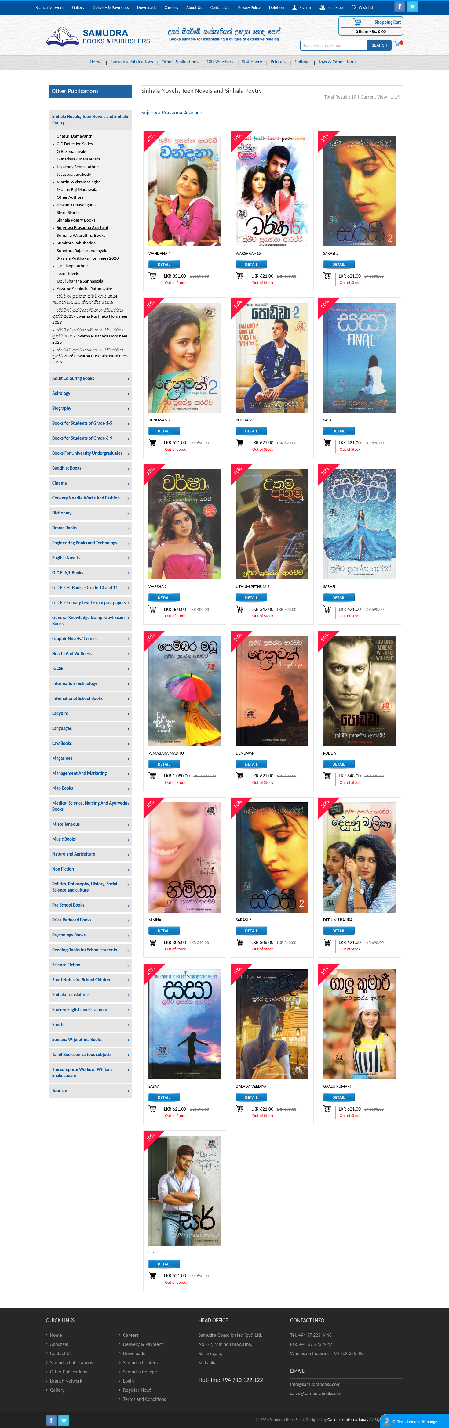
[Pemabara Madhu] (184, 691)
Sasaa (153, 1086)
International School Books (77, 699)
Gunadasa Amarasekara (78, 159)
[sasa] (359, 357)
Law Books (62, 743)
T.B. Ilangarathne (72, 266)
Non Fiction (63, 869)
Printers (278, 62)
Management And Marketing (79, 773)
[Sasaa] (184, 1024)
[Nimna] (184, 857)
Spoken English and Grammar (79, 1010)
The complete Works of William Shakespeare (82, 1073)
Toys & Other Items (337, 62)
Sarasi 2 (243, 920)
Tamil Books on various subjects (81, 1055)
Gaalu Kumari (337, 1086)
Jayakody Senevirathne (78, 167)
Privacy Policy (249, 7)
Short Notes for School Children (81, 980)
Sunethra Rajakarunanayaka (82, 251)
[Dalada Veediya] (272, 1024)
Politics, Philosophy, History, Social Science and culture (84, 887)
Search (379, 45)
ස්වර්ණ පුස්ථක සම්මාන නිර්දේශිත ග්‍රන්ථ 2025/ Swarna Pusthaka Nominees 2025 (90, 336)
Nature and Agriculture (73, 854)
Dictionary (61, 513)
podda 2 (244, 420)
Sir (151, 1253)
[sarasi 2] (359, 191)
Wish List (365, 7)
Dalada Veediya (251, 1086)
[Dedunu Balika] (359, 857)
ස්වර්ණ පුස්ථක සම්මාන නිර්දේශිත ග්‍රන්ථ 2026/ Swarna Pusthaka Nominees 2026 (90, 356)
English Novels (66, 558)
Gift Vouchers (220, 62)
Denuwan (245, 753)
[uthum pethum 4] (272, 524)
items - (371, 32)
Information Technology (74, 684)
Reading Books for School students (84, 950)
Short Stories (68, 213)
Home (96, 62)
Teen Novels (68, 274)
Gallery (78, 7)
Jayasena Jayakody (74, 174)
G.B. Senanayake (72, 152)
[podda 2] (272, 357)
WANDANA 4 (159, 253)
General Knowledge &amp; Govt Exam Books (88, 621)
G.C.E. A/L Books (67, 573)
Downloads (146, 7)
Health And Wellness (72, 654)
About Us (194, 7)
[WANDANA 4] (184, 191)
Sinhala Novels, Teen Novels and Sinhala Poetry (90, 120)
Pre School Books (68, 905)
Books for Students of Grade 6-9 (82, 438)
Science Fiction (66, 965)
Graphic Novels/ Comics (74, 639)
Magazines (62, 758)
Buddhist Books (66, 468)
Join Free (334, 7)
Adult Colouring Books (73, 379)
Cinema (59, 483)
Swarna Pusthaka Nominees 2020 (88, 258)
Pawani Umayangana (76, 205)
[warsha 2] (184, 524)
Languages (62, 729)
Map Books (62, 788)
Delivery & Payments (111, 7)
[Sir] (184, 1190)
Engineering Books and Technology (84, 543)
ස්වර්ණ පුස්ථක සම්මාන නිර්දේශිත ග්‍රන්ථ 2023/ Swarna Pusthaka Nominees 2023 (90, 316)
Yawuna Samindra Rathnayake (84, 289)
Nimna (154, 920)
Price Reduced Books (71, 920)
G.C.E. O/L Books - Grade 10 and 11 (85, 588)
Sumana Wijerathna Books (81, 235)
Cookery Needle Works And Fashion (86, 498)
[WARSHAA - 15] (272, 191)
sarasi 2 (330, 253)
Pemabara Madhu (166, 753)
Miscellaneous (66, 824)
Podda (329, 753)
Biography (61, 408)
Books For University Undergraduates (87, 453)
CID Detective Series (75, 144)
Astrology (61, 393)
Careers (171, 7)
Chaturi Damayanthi (75, 136)
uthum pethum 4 (252, 587)
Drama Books (64, 528)
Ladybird (60, 714)
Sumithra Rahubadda (76, 243)
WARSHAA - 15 (248, 253)
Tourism (59, 1091)
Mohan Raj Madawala (77, 190)
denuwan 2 (159, 420)
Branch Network (49, 7)
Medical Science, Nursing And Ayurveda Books (89, 806)
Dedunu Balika (337, 920)
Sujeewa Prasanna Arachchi (82, 228)
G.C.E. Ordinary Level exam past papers (89, 603)
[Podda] (359, 691)
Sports (58, 1025)
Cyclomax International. (347, 1420)
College (302, 62)
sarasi (329, 587)
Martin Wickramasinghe (78, 182)
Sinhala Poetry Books (76, 220)
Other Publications (180, 62)
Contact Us (219, 7)
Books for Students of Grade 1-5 (82, 423)
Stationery (252, 62)
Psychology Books (69, 935)
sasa (327, 420)
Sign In (304, 7)
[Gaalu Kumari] (359, 1024)
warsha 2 (157, 587)
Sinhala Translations (70, 995)
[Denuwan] (272, 691)
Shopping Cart (387, 22)
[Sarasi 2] (272, 857)
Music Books (64, 839)
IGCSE (57, 669)
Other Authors (70, 197)
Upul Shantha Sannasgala (80, 281)
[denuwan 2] (184, 357)
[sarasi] (359, 524)
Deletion (276, 7)
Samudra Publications (131, 62)
